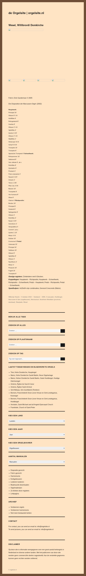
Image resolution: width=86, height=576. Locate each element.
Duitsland (37, 297)
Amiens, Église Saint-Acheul (21, 387)
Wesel (25, 302)
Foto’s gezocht (16, 473)
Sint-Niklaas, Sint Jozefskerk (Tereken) (25, 390)
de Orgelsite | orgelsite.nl (26, 13)
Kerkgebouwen (16, 479)
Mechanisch (35, 299)
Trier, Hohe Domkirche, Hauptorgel (23, 372)
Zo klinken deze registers (20, 491)
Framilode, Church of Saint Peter (23, 407)
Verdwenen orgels (17, 507)
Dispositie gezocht (17, 470)
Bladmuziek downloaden (20, 485)
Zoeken (63, 358)
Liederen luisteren (17, 482)
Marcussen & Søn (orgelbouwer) (19, 299)
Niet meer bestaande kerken (21, 513)
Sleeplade (19, 302)
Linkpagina (15, 494)
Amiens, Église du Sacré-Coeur (22, 384)
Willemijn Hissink (14, 297)
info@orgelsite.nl (43, 526)
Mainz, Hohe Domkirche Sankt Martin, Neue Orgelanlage (32, 375)
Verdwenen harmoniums (20, 510)
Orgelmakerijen (16, 488)
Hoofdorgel (58, 297)
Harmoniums (15, 476)
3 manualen (50, 297)
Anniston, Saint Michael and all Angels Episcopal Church (32, 404)
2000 (43, 297)
